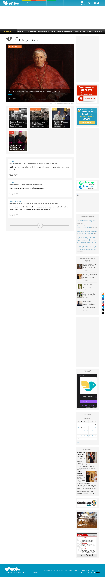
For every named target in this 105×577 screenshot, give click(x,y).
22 (92, 433)
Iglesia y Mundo (41, 3)
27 (87, 436)
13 (87, 430)
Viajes (54, 109)
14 (90, 430)
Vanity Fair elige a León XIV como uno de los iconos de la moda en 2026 (90, 286)
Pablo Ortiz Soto (12, 98)
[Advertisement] (52, 17)
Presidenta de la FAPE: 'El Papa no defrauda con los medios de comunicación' (33, 203)
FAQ (54, 570)
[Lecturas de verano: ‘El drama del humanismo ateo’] (18, 118)
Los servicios (68, 570)
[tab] (82, 535)
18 (81, 433)
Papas (11, 132)
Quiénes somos (47, 570)
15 (92, 430)
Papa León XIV (26, 3)
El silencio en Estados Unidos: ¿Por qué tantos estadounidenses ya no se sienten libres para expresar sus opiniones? (87, 231)
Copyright (88, 570)
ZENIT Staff (12, 194)
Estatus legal (81, 570)
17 (78, 433)
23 (95, 433)
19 (84, 433)
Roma (33, 3)
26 (84, 436)
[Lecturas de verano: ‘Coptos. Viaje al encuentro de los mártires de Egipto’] (39, 118)
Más (40, 225)
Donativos (60, 3)
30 (95, 436)
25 (81, 436)
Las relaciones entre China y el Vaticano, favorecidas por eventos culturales (33, 163)
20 (87, 433)
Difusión (75, 570)
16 (95, 430)
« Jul (78, 442)
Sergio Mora (12, 175)
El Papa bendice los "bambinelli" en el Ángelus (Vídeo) (26, 184)
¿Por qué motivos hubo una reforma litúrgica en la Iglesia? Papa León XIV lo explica (90, 266)
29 (92, 436)
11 (81, 430)
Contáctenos (95, 570)
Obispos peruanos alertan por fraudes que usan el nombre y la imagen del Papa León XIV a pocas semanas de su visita (87, 248)
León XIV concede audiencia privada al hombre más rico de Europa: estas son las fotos (90, 276)
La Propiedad (59, 570)
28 (90, 436)
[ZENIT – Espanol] (12, 3)
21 (90, 433)
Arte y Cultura (13, 109)
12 (84, 430)
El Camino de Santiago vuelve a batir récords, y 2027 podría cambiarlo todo (90, 294)
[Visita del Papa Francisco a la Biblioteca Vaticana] (18, 141)
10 (78, 430)
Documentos (51, 3)
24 (78, 436)
